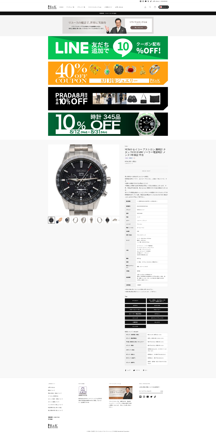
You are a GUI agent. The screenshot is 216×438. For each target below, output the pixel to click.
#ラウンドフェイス (157, 318)
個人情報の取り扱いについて (55, 410)
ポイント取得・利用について (55, 399)
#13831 (135, 300)
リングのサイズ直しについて (55, 404)
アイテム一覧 (70, 7)
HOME (61, 7)
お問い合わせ (119, 7)
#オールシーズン (135, 309)
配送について (51, 390)
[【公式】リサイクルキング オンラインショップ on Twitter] (151, 397)
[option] (108, 13)
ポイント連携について (53, 402)
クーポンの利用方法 (53, 396)
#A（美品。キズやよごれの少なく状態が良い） (157, 300)
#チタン (157, 314)
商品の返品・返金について (55, 393)
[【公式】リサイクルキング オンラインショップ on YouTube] (148, 397)
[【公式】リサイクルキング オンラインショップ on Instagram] (144, 397)
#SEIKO (157, 305)
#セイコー (157, 309)
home (126, 146)
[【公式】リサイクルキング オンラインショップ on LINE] (140, 397)
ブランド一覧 (81, 7)
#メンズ (135, 318)
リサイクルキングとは (94, 7)
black (157, 322)
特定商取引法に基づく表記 (55, 407)
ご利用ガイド (108, 7)
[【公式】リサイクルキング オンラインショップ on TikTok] (155, 397)
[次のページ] (118, 220)
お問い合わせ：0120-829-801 (160, 1)
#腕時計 (135, 322)
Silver (135, 326)
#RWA (135, 305)
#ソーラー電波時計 (135, 314)
